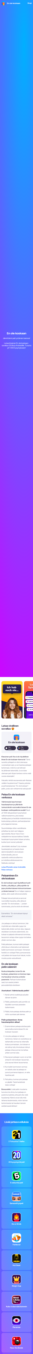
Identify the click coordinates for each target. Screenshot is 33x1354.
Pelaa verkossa (6, 870)
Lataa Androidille (19, 867)
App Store (9, 748)
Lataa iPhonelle (7, 867)
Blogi (30, 3)
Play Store (22, 748)
